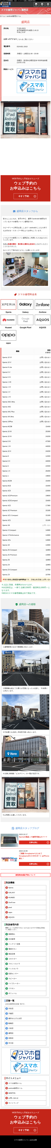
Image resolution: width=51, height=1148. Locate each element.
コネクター (12, 959)
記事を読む (33, 842)
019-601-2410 (22, 46)
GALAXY (11, 893)
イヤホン (11, 988)
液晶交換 (11, 954)
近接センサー (13, 973)
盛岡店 (10, 1033)
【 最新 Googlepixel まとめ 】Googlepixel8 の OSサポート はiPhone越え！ (34, 855)
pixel (10, 907)
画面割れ (11, 934)
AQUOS (11, 917)
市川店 (10, 1043)
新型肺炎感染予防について (25, 875)
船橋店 (10, 1023)
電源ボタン (12, 949)
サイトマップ (13, 1103)
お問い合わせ (13, 1098)
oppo (10, 912)
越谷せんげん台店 (15, 1018)
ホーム (2, 16)
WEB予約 (11, 1093)
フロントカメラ (14, 964)
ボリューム (12, 993)
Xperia (10, 888)
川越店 (10, 1013)
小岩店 (10, 1028)
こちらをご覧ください (25, 39)
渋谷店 (10, 1008)
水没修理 (11, 939)
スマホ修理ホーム (15, 1083)
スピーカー (12, 978)
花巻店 (10, 1038)
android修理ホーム (14, 16)
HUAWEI (11, 897)
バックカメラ (13, 969)
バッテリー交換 (14, 944)
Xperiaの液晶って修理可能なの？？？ (33, 837)
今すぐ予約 (23, 196)
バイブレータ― (14, 983)
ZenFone (11, 902)
